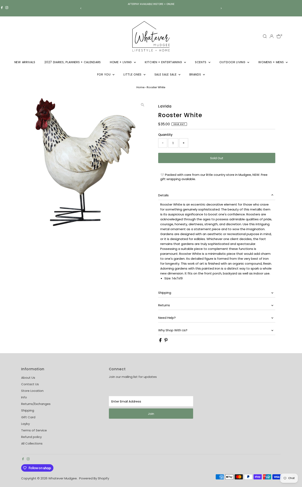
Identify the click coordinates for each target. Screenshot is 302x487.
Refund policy (31, 437)
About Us (28, 377)
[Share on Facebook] (160, 341)
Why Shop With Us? (172, 330)
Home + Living (121, 62)
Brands (195, 74)
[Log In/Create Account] (271, 36)
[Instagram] (6, 8)
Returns (164, 305)
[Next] (221, 8)
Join (151, 414)
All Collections (32, 443)
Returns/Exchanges (36, 404)
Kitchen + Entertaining (164, 62)
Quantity (165, 135)
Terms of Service (34, 430)
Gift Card (28, 417)
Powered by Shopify (94, 478)
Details (163, 195)
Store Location (32, 391)
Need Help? (167, 318)
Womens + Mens (271, 62)
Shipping (164, 292)
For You (104, 74)
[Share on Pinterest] (166, 341)
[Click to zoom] (142, 104)
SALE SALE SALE (166, 74)
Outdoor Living (233, 62)
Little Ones (132, 74)
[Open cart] (279, 36)
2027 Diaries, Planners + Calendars (72, 62)
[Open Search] (265, 36)
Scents (201, 62)
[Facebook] (2, 8)
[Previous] (81, 8)
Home (140, 87)
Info (24, 397)
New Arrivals (24, 62)
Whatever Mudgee (62, 478)
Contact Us (30, 384)
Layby (25, 424)
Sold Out (216, 158)
